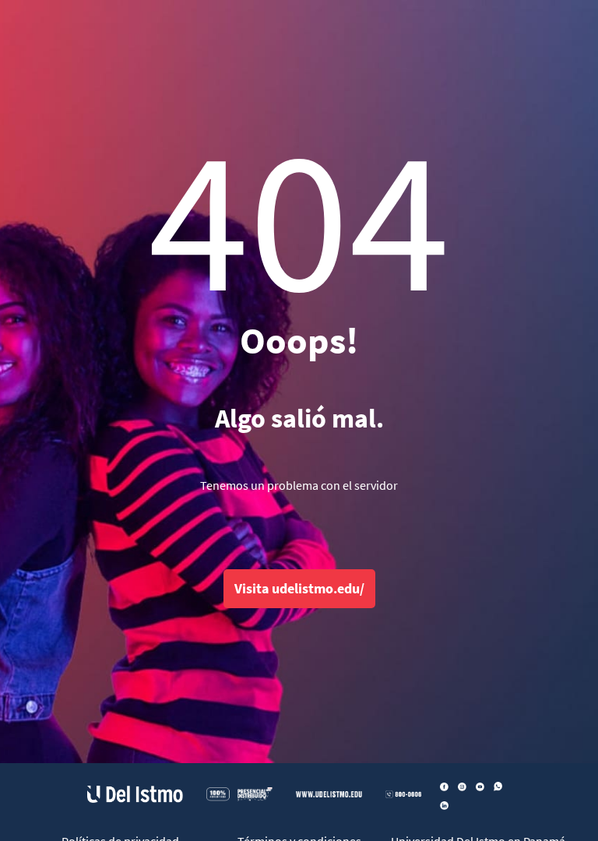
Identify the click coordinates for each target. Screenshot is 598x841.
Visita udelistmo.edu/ (299, 588)
